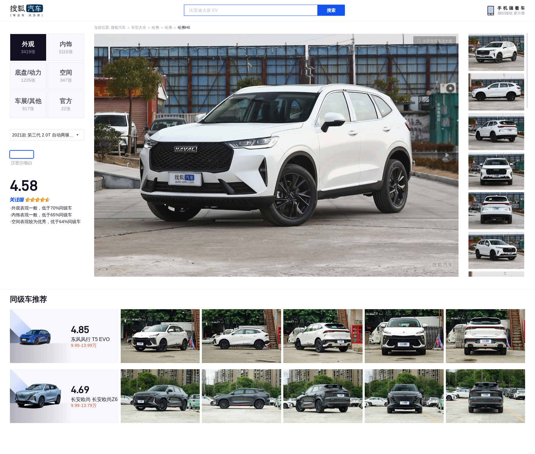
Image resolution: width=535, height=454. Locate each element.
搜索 (331, 10)
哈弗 (155, 27)
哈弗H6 (184, 27)
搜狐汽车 (26, 10)
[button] (185, 155)
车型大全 (138, 27)
